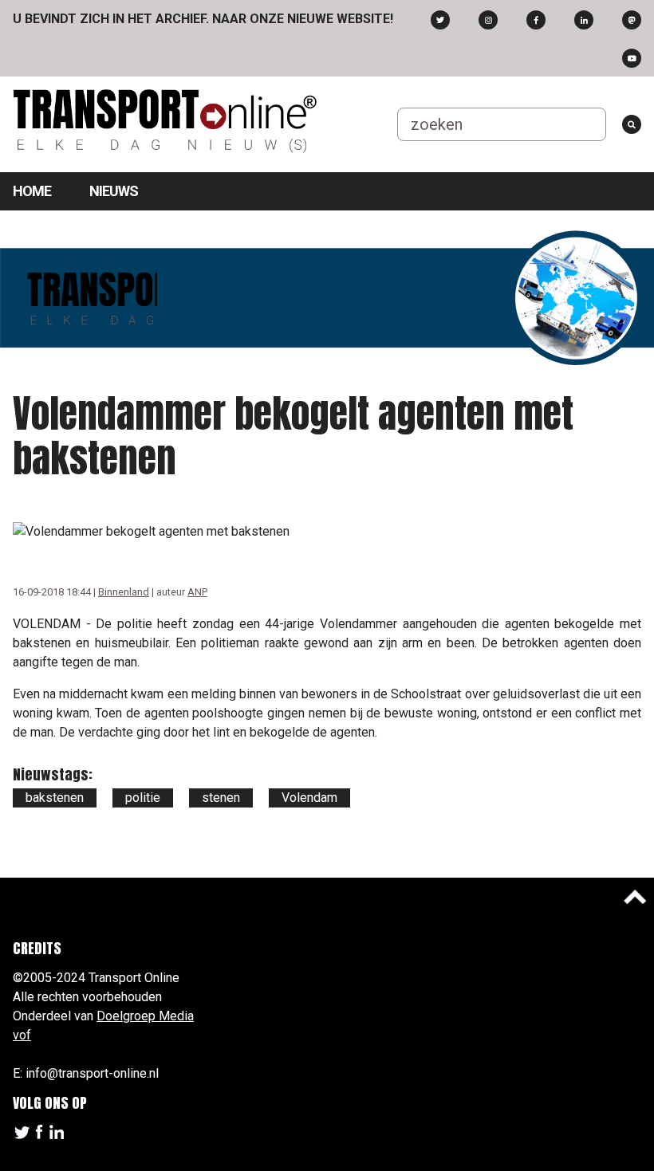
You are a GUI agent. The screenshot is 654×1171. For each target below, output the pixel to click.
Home (32, 191)
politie (142, 797)
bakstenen (55, 797)
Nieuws (113, 191)
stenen (221, 797)
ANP (197, 592)
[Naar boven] (635, 897)
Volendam (309, 797)
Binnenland (123, 592)
